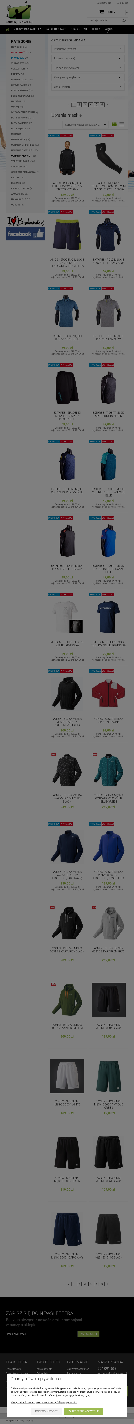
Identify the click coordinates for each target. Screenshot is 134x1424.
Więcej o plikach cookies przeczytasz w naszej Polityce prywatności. (44, 1402)
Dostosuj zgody (46, 1411)
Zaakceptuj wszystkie (83, 1411)
